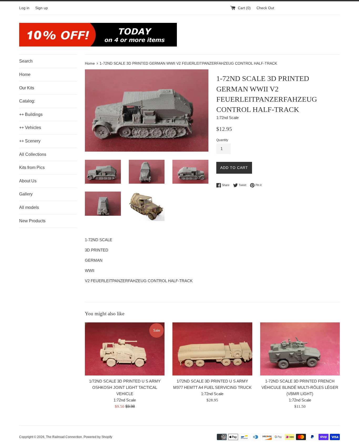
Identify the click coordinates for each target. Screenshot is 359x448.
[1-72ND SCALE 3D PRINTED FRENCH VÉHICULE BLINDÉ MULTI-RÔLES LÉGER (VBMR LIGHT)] (300, 348)
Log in (24, 8)
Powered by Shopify (98, 437)
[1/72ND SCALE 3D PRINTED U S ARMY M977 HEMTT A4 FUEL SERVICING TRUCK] (212, 348)
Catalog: (27, 101)
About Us (28, 181)
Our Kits (26, 88)
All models (29, 207)
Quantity (222, 140)
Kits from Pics (32, 167)
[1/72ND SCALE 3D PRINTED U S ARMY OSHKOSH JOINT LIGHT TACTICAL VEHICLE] (125, 348)
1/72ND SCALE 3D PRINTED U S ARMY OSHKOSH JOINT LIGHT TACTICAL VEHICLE (125, 387)
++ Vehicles (30, 127)
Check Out (265, 8)
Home (24, 74)
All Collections (32, 154)
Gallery (26, 194)
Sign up (41, 8)
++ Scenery (29, 141)
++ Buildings (31, 114)
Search (26, 61)
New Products (32, 221)
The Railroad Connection (64, 437)
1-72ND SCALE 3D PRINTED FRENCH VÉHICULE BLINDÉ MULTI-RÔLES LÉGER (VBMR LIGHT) (299, 387)
